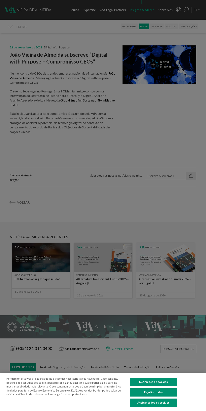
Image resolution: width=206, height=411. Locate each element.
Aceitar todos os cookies (153, 402)
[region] (103, 392)
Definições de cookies (153, 381)
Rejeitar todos (153, 392)
